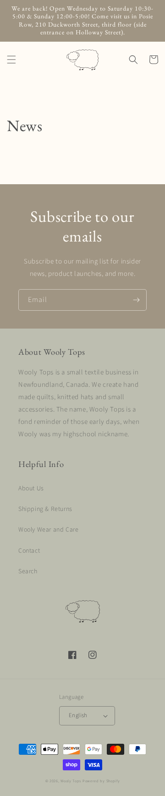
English (78, 715)
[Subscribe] (136, 300)
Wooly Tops (70, 781)
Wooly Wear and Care (48, 529)
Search (28, 571)
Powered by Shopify (101, 781)
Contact (29, 550)
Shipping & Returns (45, 509)
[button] (11, 59)
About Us (31, 488)
